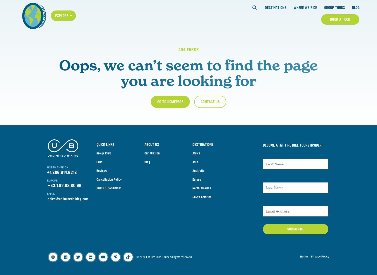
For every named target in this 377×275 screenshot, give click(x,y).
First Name (273, 154)
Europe (196, 179)
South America (201, 197)
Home (304, 256)
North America (201, 188)
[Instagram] (53, 257)
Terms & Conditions (109, 188)
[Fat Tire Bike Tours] (34, 15)
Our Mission (152, 153)
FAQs (99, 162)
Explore (62, 15)
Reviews (101, 170)
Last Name (272, 178)
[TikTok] (128, 257)
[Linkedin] (90, 257)
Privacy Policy (320, 256)
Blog (356, 7)
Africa (196, 153)
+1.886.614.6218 (62, 172)
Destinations (275, 7)
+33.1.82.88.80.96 (64, 185)
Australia (198, 170)
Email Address (276, 201)
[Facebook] (65, 257)
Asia (195, 162)
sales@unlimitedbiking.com (68, 199)
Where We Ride (305, 7)
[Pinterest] (115, 257)
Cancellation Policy (109, 179)
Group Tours (334, 7)
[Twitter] (78, 257)
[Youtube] (103, 257)
